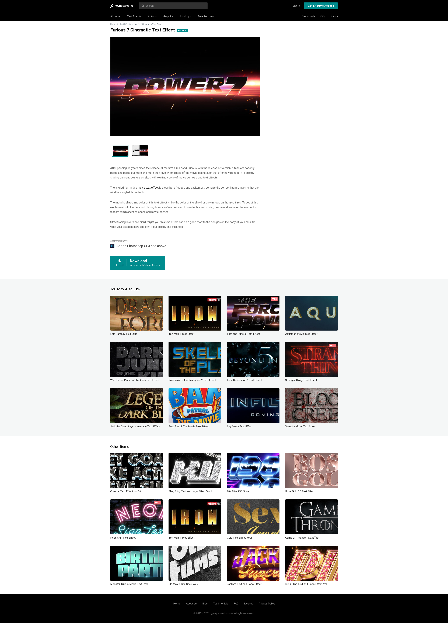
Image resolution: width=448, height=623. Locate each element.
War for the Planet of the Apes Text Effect (134, 380)
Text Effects (134, 16)
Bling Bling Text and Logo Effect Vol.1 (307, 584)
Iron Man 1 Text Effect (181, 334)
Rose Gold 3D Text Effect (300, 491)
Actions (152, 16)
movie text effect (148, 188)
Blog (205, 604)
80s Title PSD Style (238, 491)
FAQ (322, 16)
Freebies (206, 16)
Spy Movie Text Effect (239, 426)
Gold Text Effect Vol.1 (239, 538)
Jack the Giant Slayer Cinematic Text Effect (135, 426)
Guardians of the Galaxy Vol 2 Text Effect (192, 380)
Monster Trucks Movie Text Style (129, 584)
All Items (115, 16)
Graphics (168, 16)
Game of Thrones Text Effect (302, 538)
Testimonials (308, 16)
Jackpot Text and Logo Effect (244, 584)
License (334, 16)
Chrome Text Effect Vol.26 (125, 491)
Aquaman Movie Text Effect (301, 334)
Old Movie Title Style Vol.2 (183, 584)
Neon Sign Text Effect (123, 538)
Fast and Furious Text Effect (243, 334)
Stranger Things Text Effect (301, 380)
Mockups (185, 16)
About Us (191, 604)
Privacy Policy (267, 604)
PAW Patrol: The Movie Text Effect (189, 426)
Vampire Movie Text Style (300, 426)
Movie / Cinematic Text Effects (149, 24)
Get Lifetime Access (321, 6)
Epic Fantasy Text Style (123, 334)
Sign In (296, 6)
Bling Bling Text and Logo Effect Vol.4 (190, 491)
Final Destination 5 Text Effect (244, 380)
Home (113, 24)
